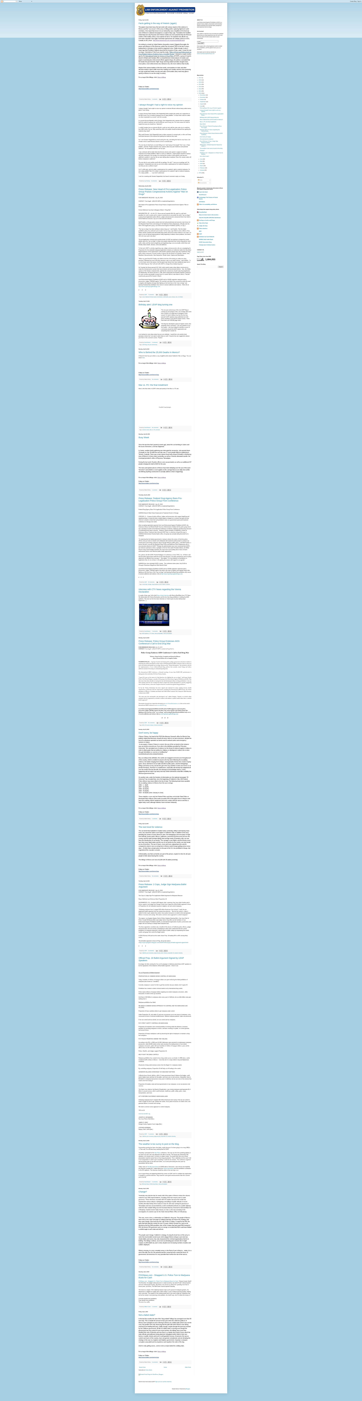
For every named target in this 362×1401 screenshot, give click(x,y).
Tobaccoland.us (203, 228)
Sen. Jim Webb (179, 296)
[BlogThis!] (165, 99)
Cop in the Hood (203, 192)
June (201, 159)
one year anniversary (152, 344)
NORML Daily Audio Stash (206, 239)
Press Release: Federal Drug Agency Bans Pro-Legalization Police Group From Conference (160, 499)
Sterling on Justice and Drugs (207, 220)
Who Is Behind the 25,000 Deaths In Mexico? (159, 352)
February (202, 168)
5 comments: (154, 180)
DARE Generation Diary (205, 242)
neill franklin (165, 296)
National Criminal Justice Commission (154, 296)
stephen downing (178, 953)
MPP (200, 231)
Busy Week (144, 437)
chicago (149, 584)
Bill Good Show (145, 1184)
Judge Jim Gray (203, 225)
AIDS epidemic (145, 633)
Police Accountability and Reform (208, 204)
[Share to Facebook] (168, 99)
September (203, 101)
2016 (200, 80)
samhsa (168, 584)
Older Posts (188, 1367)
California (144, 953)
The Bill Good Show (152, 1166)
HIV (146, 725)
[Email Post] (160, 99)
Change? (143, 1192)
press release (172, 296)
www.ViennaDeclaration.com (172, 703)
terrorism (158, 429)
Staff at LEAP (200, 252)
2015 (200, 82)
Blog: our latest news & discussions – (209, 215)
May (201, 161)
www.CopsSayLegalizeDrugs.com (169, 714)
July (201, 106)
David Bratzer (202, 194)
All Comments (203, 183)
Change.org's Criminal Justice (207, 245)
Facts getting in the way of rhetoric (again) (158, 23)
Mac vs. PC (152, 429)
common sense (145, 429)
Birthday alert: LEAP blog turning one (155, 304)
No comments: (155, 379)
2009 (200, 173)
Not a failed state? (147, 1315)
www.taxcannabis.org (144, 1113)
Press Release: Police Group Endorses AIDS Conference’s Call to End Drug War (159, 642)
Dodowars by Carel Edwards (206, 236)
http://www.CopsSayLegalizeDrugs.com (149, 286)
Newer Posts (142, 1367)
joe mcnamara (150, 953)
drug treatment (155, 584)
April (201, 163)
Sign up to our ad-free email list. (163, 1381)
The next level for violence (150, 827)
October (202, 99)
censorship (144, 584)
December (203, 95)
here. (143, 357)
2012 (200, 88)
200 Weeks (202, 201)
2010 (200, 93)
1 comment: (155, 99)
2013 (200, 86)
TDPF (200, 234)
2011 (200, 91)
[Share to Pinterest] (170, 99)
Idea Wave (157, 1152)
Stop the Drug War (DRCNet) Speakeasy (210, 217)
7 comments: (151, 294)
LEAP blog (144, 344)
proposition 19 (171, 953)
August (202, 104)
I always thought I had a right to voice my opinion (161, 105)
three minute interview (163, 595)
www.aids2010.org (161, 705)
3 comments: (155, 1362)
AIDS (143, 725)
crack (143, 296)
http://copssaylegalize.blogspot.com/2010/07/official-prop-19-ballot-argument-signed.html (163, 942)
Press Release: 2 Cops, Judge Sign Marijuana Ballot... (209, 142)
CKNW (151, 1184)
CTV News (151, 633)
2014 (200, 84)
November (203, 97)
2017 (200, 77)
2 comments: (155, 342)
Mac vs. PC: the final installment (153, 385)
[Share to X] (167, 99)
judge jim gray (157, 953)
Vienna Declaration (167, 633)
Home (165, 1367)
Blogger (188, 1389)
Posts (200, 180)
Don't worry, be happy (148, 733)
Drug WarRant (203, 212)
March (202, 165)
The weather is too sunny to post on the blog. (159, 1144)
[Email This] (163, 99)
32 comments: (151, 582)
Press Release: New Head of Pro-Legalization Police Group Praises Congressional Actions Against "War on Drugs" (163, 191)
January (202, 170)
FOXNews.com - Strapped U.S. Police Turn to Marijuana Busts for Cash (158, 1281)
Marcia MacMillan (159, 633)
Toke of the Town (203, 223)
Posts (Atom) (149, 1370)
